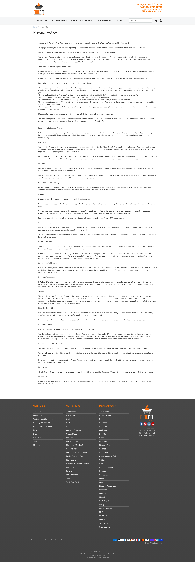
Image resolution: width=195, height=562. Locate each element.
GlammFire (103, 452)
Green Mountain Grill (107, 456)
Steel (68, 478)
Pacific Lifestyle (105, 508)
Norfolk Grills (104, 501)
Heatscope (103, 475)
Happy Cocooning (106, 467)
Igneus (102, 478)
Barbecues (70, 415)
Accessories (104, 20)
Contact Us (37, 415)
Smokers (69, 471)
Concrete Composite (74, 430)
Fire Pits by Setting (81, 20)
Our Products (43, 20)
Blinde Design (105, 415)
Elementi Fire (104, 445)
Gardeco (102, 449)
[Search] (149, 20)
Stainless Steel (72, 475)
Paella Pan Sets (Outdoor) (76, 456)
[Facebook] (141, 424)
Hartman (102, 471)
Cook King (103, 430)
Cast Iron (70, 419)
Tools (35, 441)
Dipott (101, 437)
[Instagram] (149, 424)
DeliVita (102, 434)
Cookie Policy (59, 540)
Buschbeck (103, 423)
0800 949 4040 (152, 7)
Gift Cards (37, 437)
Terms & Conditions (37, 540)
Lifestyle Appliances (107, 486)
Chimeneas (70, 423)
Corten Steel (71, 434)
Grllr (101, 463)
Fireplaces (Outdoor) (74, 445)
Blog (119, 20)
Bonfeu (102, 419)
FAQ (35, 430)
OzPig (101, 504)
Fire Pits (60, 20)
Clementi (103, 426)
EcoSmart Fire (105, 441)
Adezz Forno (104, 411)
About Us (37, 411)
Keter (101, 482)
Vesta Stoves (104, 519)
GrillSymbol (104, 460)
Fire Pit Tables (72, 441)
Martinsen (103, 493)
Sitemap (36, 445)
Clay (68, 426)
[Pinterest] (145, 424)
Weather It (103, 523)
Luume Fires (104, 490)
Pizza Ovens (71, 460)
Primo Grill (103, 516)
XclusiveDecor (105, 527)
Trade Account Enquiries (43, 419)
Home (35, 27)
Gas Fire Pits (71, 449)
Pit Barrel (103, 512)
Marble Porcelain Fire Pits (76, 452)
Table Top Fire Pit (73, 482)
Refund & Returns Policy (43, 426)
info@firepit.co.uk (153, 11)
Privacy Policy (49, 540)
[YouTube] (152, 424)
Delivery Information (41, 423)
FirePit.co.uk (100, 552)
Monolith (103, 497)
